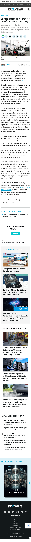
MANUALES (20, 462)
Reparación (4, 15)
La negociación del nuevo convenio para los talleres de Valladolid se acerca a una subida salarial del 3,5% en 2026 (14, 435)
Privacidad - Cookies (15, 529)
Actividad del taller (24, 203)
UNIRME (15, 233)
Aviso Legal (15, 523)
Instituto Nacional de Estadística (9, 203)
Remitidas (19, 1)
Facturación (11, 200)
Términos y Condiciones (15, 527)
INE (22, 80)
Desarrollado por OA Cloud (15, 536)
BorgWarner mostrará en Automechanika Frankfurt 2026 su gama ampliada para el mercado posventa (13, 449)
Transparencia (15, 525)
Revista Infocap (5, 5)
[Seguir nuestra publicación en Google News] (3, 36)
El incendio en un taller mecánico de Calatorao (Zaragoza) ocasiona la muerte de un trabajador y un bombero (15, 351)
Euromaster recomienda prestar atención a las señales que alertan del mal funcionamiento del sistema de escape (15, 403)
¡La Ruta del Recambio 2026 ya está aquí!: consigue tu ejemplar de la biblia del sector (15, 292)
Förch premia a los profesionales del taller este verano (15, 269)
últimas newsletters (18, 5)
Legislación (13, 1)
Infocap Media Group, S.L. (17, 533)
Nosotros (15, 521)
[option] (15, 481)
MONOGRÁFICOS (7, 462)
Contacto (15, 519)
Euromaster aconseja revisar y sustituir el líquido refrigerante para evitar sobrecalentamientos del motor (15, 377)
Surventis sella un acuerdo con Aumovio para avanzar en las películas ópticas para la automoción (14, 442)
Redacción (8, 64)
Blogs (27, 1)
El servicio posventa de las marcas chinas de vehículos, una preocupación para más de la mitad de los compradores (14, 429)
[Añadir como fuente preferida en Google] (28, 525)
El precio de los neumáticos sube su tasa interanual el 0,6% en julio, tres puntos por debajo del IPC (14, 422)
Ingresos (20, 200)
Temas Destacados (6, 1)
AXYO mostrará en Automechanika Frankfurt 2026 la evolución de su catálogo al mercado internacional (15, 317)
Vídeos (24, 1)
